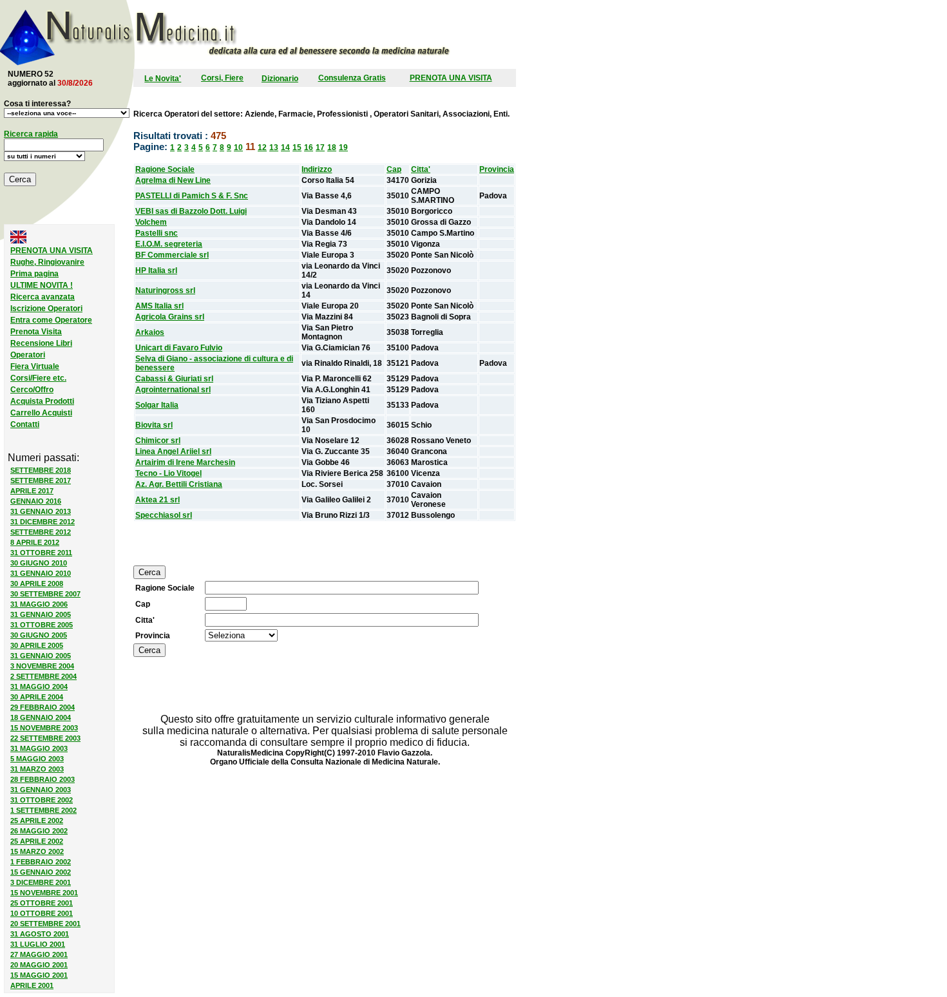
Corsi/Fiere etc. (38, 378)
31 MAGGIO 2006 (39, 604)
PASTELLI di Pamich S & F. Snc (191, 195)
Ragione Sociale (165, 169)
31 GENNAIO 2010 (40, 573)
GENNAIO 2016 (35, 501)
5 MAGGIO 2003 (37, 759)
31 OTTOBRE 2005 (41, 625)
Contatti (24, 424)
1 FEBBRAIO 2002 (40, 862)
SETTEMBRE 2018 (40, 470)
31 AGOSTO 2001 (39, 934)
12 (262, 147)
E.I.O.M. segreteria (168, 244)
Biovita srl (154, 425)
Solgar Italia (156, 405)
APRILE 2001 (31, 985)
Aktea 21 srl (157, 499)
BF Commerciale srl (172, 255)
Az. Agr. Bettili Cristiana (178, 484)
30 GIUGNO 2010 (38, 563)
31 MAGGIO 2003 (39, 748)
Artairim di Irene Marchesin (185, 462)
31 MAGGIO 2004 (39, 686)
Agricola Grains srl (169, 316)
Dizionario (280, 78)
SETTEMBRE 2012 (40, 532)
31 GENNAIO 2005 (40, 614)
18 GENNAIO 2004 (40, 717)
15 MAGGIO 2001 (39, 975)
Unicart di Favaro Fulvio (178, 347)
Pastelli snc (156, 233)
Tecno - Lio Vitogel (168, 473)
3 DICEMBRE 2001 (40, 882)
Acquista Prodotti (42, 401)
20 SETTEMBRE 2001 (45, 923)
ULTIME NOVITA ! (41, 285)
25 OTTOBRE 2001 (41, 903)
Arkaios (149, 332)
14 (285, 147)
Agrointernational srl (173, 389)
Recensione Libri (41, 343)
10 (238, 147)
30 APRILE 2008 (36, 583)
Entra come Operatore (51, 320)
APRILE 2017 (31, 491)
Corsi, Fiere (222, 77)
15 (296, 147)
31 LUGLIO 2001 (37, 944)
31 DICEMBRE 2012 (42, 522)
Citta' (420, 169)
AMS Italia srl (159, 305)
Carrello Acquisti (41, 412)
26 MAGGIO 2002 (39, 831)
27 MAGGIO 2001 (39, 954)
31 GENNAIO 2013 (40, 511)
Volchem (151, 222)
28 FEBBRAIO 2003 (42, 779)
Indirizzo (316, 169)
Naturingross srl (165, 290)
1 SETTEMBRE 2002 (43, 810)
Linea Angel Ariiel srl (173, 451)
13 (273, 147)
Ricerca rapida (31, 133)
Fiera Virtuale (34, 366)
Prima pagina (34, 273)
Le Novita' (162, 78)
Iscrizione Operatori (46, 308)
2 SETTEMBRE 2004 (43, 676)
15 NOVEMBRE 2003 (44, 728)
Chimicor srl (157, 440)
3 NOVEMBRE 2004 (42, 666)
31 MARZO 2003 (37, 769)
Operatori (27, 354)
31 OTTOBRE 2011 (41, 552)
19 (343, 147)
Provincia (496, 169)
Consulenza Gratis (352, 77)
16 (308, 147)
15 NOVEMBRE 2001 (44, 893)
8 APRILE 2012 (34, 542)
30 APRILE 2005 (36, 645)
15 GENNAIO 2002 (40, 872)
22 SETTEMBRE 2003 (45, 738)
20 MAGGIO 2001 (39, 965)
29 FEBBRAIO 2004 (42, 707)
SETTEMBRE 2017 (40, 480)
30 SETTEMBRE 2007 (45, 594)
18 (331, 147)
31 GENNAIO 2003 (40, 789)
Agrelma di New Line (173, 180)
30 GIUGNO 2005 (38, 635)
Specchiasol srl (163, 515)
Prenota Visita (36, 331)
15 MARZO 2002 (37, 851)
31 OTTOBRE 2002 (41, 800)
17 (320, 147)
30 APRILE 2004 (36, 697)
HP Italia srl (156, 270)
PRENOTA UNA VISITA (451, 77)
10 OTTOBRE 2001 (41, 913)
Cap (394, 169)
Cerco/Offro (31, 389)
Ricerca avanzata (42, 296)
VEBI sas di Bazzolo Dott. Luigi (191, 211)
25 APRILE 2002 (36, 820)
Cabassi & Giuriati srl (174, 378)
